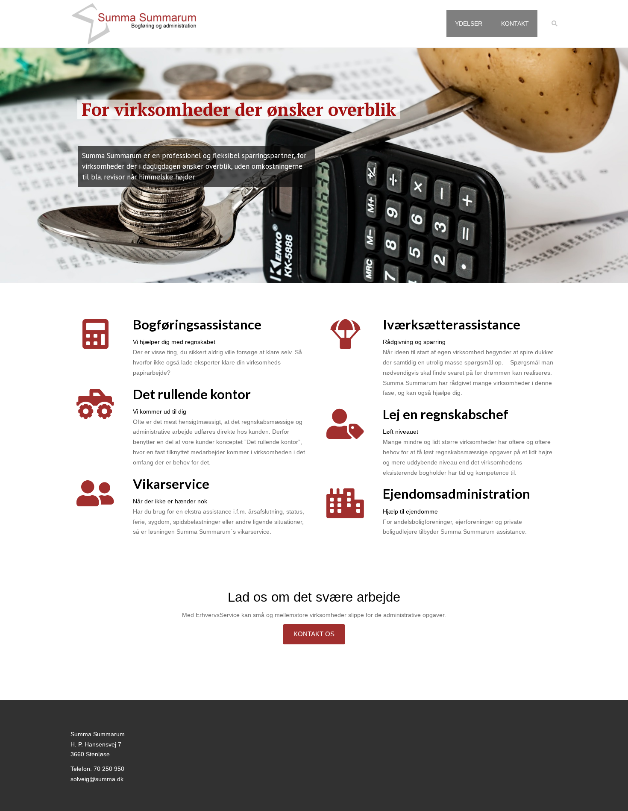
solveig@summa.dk (96, 779)
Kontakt (515, 23)
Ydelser (468, 23)
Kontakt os (314, 634)
